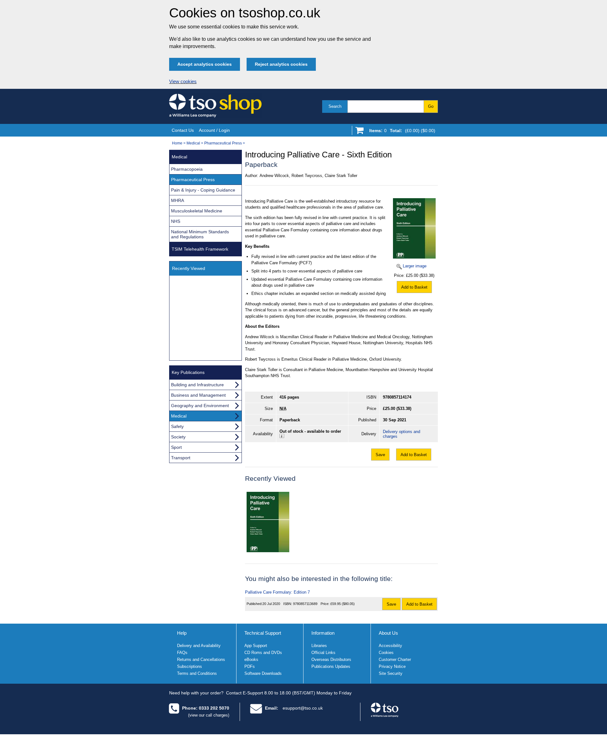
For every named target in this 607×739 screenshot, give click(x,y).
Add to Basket (414, 287)
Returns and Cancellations (201, 659)
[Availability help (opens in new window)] (281, 436)
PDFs (249, 666)
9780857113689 (305, 604)
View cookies (183, 81)
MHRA (177, 200)
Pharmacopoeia (187, 169)
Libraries (319, 645)
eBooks (251, 659)
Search (334, 106)
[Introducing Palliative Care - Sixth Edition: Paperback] (268, 522)
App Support (255, 645)
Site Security (390, 673)
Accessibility (390, 645)
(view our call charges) (208, 715)
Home (177, 143)
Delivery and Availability (199, 645)
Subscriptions (189, 666)
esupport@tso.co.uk (303, 708)
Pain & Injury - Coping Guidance (203, 189)
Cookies (386, 652)
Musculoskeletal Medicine (196, 210)
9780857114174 (397, 397)
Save (380, 454)
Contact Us (183, 130)
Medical (193, 143)
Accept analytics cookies (204, 64)
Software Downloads (263, 673)
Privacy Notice (392, 666)
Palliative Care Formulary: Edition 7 (277, 592)
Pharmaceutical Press (223, 143)
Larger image (414, 266)
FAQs (182, 652)
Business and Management (198, 395)
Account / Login (214, 130)
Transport (180, 457)
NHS (175, 221)
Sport (176, 447)
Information (322, 633)
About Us (388, 633)
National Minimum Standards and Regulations (200, 234)
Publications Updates (330, 666)
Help (182, 633)
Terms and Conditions (197, 673)
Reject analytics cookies (281, 64)
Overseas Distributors (331, 659)
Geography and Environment (200, 405)
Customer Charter (395, 659)
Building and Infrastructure (197, 384)
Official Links (323, 652)
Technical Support (262, 633)
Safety (177, 426)
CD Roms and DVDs (263, 652)
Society (178, 436)
